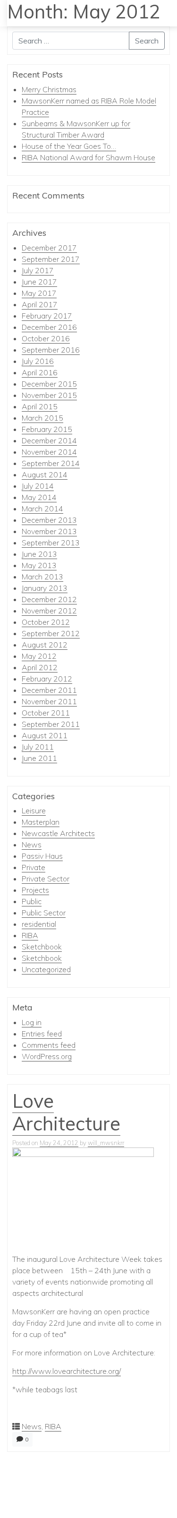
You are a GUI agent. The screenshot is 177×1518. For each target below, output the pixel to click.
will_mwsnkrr (106, 1143)
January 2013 (44, 588)
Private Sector (45, 878)
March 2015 (42, 418)
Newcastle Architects (58, 833)
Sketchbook (42, 946)
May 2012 (39, 656)
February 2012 (47, 678)
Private (33, 867)
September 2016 (51, 349)
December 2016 (49, 327)
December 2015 (49, 383)
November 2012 (49, 610)
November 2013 (49, 531)
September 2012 (51, 633)
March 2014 (42, 508)
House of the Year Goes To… (69, 146)
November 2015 (49, 395)
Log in (32, 1022)
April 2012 (40, 667)
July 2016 (38, 361)
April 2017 (40, 304)
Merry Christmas (49, 89)
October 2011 (46, 712)
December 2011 (49, 690)
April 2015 (40, 406)
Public (32, 901)
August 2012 (44, 644)
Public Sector (44, 912)
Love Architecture (66, 1112)
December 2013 (49, 520)
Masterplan (40, 822)
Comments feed (49, 1045)
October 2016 (46, 338)
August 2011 (44, 735)
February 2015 (47, 429)
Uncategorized (46, 969)
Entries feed (42, 1033)
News (32, 844)
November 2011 (49, 701)
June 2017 (39, 281)
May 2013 (39, 565)
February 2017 (47, 315)
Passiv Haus (42, 856)
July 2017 (38, 270)
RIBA (30, 935)
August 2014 (44, 474)
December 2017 (49, 247)
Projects (35, 890)
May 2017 (39, 293)
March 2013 (42, 576)
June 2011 (39, 758)
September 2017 (51, 259)
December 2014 (49, 440)
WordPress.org (47, 1056)
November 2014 (49, 452)
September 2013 (51, 542)
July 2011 (38, 746)
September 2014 (51, 463)
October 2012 (46, 622)
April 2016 (40, 372)
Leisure (34, 810)
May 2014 (39, 497)
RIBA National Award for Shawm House (88, 157)
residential (39, 924)
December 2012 (49, 599)
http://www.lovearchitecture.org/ (66, 1371)
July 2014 (38, 486)
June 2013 (39, 554)
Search (147, 40)
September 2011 (51, 724)
